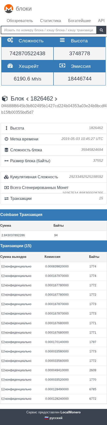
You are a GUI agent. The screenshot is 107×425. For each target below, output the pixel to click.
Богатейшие (79, 21)
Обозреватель (20, 21)
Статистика (50, 21)
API (101, 21)
